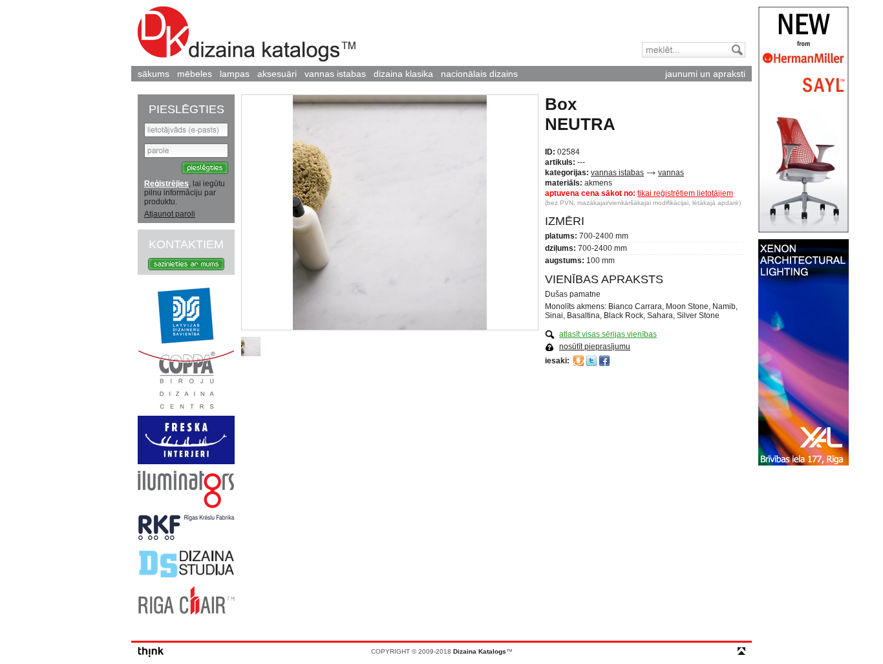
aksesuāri (277, 74)
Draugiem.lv (578, 361)
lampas (235, 74)
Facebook (604, 361)
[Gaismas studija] (186, 505)
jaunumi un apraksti (705, 74)
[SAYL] (803, 230)
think (151, 652)
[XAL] (803, 462)
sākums (153, 74)
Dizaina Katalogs (247, 33)
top (741, 651)
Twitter (591, 361)
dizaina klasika (403, 74)
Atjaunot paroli (169, 214)
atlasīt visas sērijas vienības (608, 334)
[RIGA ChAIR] (186, 612)
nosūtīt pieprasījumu (594, 346)
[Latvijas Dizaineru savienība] (186, 341)
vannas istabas (335, 74)
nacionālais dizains (479, 74)
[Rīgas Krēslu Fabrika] (186, 537)
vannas (671, 172)
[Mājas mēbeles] (186, 461)
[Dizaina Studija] (186, 576)
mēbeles (194, 74)
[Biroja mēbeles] (186, 406)
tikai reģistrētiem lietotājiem (685, 193)
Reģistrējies (166, 183)
